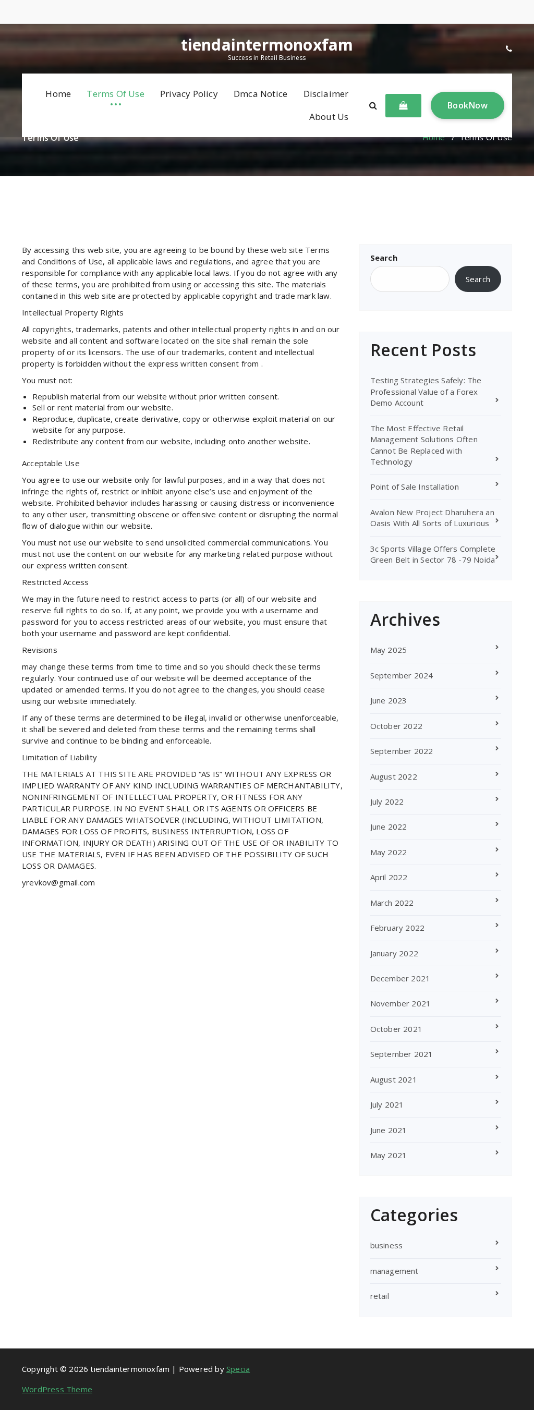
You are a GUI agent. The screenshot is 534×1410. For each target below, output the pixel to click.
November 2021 (400, 1003)
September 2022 (401, 751)
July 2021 (387, 1104)
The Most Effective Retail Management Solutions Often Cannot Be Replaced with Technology (424, 445)
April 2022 (389, 877)
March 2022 (392, 902)
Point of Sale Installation (414, 486)
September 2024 (401, 675)
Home (58, 94)
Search (383, 257)
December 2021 (400, 978)
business (386, 1245)
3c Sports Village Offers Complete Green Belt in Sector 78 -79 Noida (433, 554)
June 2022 (388, 826)
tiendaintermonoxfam (267, 44)
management (394, 1271)
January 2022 (394, 953)
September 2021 (401, 1054)
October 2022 (396, 726)
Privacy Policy (189, 94)
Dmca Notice (260, 94)
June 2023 (388, 700)
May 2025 (388, 650)
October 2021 (396, 1029)
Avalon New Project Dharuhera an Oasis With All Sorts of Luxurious (432, 517)
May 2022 (388, 852)
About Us (329, 117)
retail (379, 1296)
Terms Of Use (115, 94)
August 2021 (393, 1079)
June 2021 (388, 1130)
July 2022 (387, 801)
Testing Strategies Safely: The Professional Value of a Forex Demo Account (426, 391)
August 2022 (393, 776)
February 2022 (397, 927)
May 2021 (388, 1155)
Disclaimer (326, 94)
